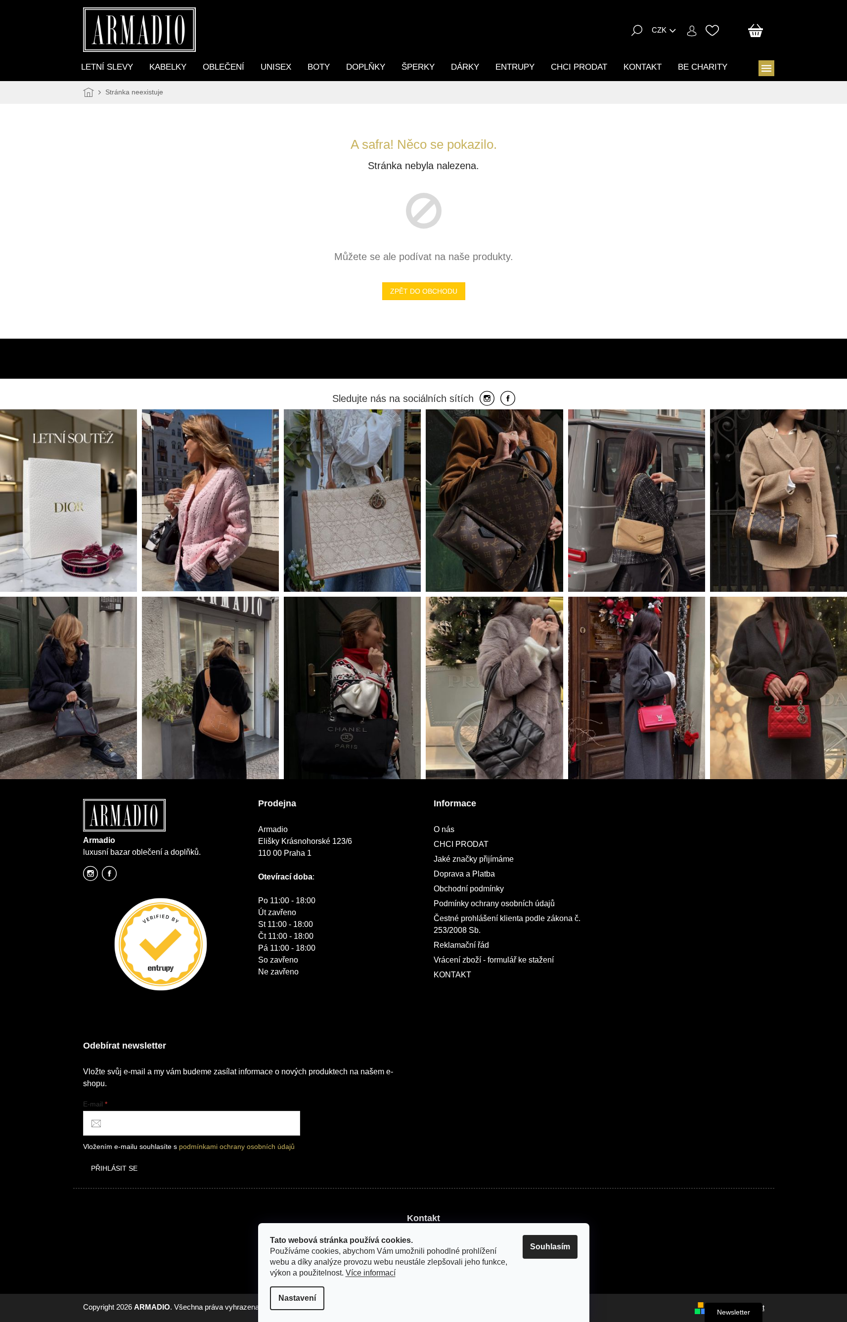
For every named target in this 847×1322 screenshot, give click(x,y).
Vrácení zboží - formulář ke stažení (494, 960)
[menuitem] (107, 67)
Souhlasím (550, 1246)
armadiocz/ (90, 876)
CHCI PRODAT (461, 844)
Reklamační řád (461, 945)
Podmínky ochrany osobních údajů (494, 903)
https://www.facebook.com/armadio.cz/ (109, 876)
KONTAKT (452, 974)
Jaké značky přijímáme (474, 859)
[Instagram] (487, 399)
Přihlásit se (114, 1168)
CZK (659, 30)
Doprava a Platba (464, 874)
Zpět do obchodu (423, 291)
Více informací (371, 1273)
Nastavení (297, 1298)
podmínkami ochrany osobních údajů (237, 1146)
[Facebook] (507, 399)
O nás (444, 829)
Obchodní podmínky (469, 888)
